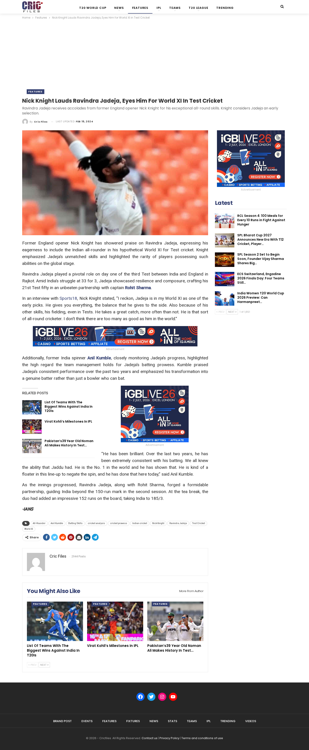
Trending (224, 8)
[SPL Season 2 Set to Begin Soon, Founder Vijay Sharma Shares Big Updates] (224, 259)
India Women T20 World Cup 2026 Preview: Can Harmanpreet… (260, 297)
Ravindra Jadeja (178, 523)
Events (87, 721)
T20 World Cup (92, 8)
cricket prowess (118, 523)
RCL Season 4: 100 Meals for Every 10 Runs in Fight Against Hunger (261, 220)
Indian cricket (139, 523)
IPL (159, 8)
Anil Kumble (99, 357)
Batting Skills (75, 523)
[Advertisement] (154, 54)
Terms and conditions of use (202, 738)
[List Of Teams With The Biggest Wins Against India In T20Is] (32, 407)
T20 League (198, 8)
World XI (28, 529)
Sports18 (68, 298)
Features (140, 8)
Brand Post (62, 721)
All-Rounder (39, 523)
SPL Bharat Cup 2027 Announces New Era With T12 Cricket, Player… (260, 239)
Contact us (149, 738)
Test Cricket (198, 523)
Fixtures (133, 721)
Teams (175, 8)
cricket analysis (96, 523)
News (119, 8)
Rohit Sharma (138, 287)
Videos (250, 721)
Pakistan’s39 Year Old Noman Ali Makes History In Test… (69, 443)
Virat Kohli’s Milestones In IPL (68, 421)
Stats (172, 721)
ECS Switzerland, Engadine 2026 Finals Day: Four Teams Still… (260, 278)
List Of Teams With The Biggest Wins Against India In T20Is (69, 406)
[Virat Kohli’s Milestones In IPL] (32, 426)
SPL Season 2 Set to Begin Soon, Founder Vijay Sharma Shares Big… (260, 258)
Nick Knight (158, 523)
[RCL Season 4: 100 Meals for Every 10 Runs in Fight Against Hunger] (224, 221)
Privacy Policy (169, 738)
